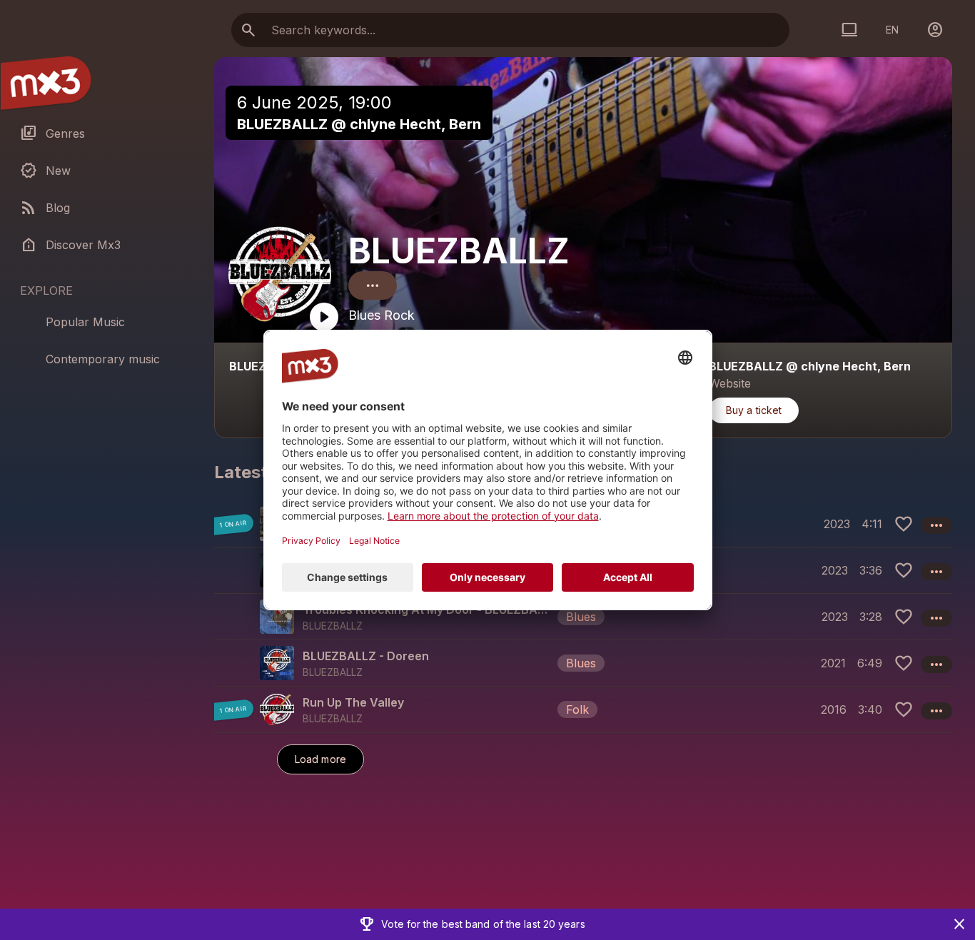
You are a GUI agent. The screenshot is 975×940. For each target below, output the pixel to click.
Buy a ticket (754, 410)
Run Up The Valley (353, 702)
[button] (583, 616)
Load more (320, 759)
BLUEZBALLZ (459, 251)
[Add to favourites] (903, 524)
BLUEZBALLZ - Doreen (366, 656)
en (892, 30)
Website (730, 383)
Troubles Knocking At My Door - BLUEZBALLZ (427, 609)
